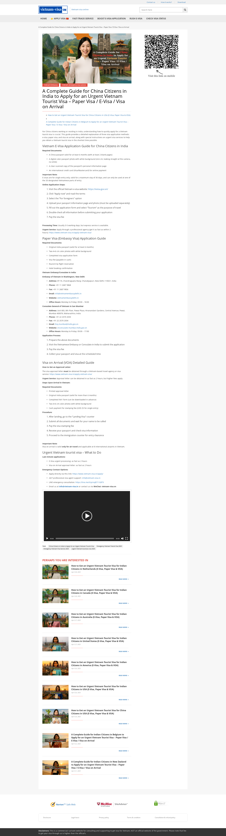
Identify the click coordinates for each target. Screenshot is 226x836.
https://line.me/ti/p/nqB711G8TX (89, 482)
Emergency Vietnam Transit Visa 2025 (109, 546)
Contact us (151, 2)
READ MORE (123, 579)
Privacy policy (104, 817)
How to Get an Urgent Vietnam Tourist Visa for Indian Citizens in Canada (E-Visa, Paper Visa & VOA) (99, 591)
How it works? (166, 2)
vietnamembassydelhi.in (68, 298)
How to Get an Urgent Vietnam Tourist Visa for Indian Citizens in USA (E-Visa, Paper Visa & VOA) (99, 688)
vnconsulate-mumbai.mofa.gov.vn (72, 328)
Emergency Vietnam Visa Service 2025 (56, 549)
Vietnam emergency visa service (74, 85)
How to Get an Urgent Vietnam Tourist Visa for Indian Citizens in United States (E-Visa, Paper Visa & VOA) (99, 640)
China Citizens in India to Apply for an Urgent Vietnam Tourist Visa (71, 546)
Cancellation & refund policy (165, 817)
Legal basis (75, 817)
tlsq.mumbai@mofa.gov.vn (66, 324)
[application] (87, 516)
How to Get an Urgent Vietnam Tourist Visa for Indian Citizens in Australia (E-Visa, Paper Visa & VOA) (99, 615)
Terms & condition (133, 817)
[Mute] (122, 538)
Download (182, 2)
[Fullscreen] (126, 538)
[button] (87, 516)
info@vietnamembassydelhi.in (68, 293)
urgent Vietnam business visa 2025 (83, 549)
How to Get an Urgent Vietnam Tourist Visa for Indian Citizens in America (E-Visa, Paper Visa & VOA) (99, 664)
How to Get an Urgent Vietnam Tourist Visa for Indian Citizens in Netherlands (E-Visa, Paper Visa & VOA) (99, 567)
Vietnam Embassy (51, 85)
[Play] (47, 538)
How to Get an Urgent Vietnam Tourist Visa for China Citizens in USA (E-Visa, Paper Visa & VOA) (89, 115)
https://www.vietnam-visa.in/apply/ (87, 474)
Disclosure (47, 817)
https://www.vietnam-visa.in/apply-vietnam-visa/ (70, 232)
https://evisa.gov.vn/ (98, 189)
